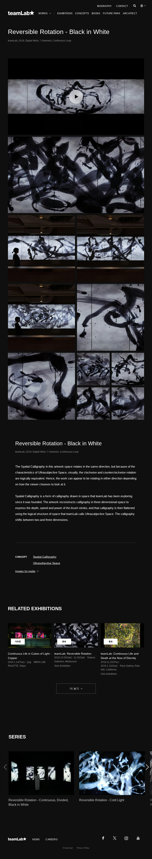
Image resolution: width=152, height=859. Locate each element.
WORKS (43, 13)
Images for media (25, 571)
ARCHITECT (130, 13)
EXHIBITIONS (65, 13)
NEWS (36, 839)
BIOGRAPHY (104, 6)
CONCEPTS (82, 13)
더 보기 (74, 688)
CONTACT (122, 6)
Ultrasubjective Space (46, 563)
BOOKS (96, 13)
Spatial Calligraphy (44, 556)
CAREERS (52, 839)
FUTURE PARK (111, 13)
